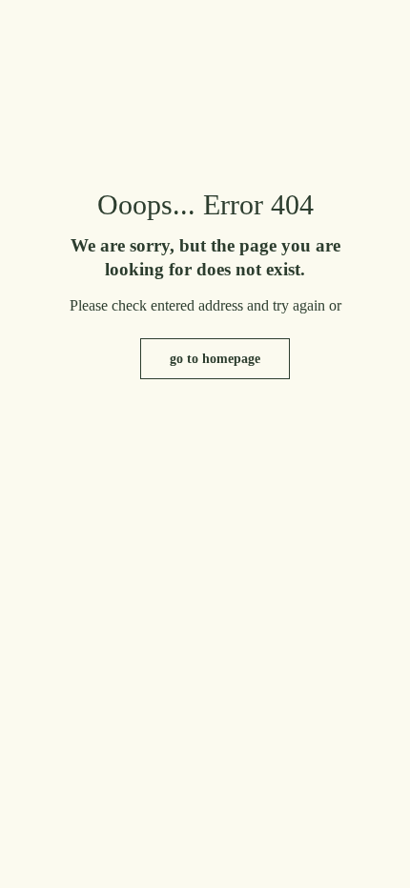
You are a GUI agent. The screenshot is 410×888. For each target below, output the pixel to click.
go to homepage (215, 359)
